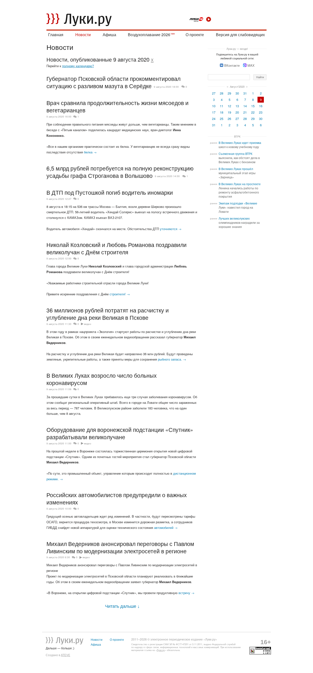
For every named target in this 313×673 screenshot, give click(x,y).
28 (221, 93)
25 (221, 118)
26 (229, 118)
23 (260, 112)
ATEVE (65, 655)
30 (237, 93)
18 (221, 112)
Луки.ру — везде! (237, 49)
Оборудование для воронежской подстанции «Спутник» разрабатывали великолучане (119, 433)
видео (87, 324)
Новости (83, 34)
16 (260, 106)
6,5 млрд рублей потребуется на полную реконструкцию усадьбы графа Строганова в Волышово (119, 171)
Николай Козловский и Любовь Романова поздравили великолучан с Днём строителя (116, 248)
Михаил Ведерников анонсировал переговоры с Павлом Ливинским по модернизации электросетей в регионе (120, 547)
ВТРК (237, 136)
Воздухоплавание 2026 (149, 34)
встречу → (186, 592)
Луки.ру (161, 650)
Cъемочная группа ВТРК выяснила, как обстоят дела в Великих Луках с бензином (239, 158)
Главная (55, 34)
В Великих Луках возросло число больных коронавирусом (101, 378)
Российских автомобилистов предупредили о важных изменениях (116, 498)
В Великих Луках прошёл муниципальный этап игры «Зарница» (237, 173)
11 (221, 106)
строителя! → (120, 294)
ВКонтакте (232, 65)
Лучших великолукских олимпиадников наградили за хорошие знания (239, 222)
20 (237, 112)
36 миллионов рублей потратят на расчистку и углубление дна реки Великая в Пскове (107, 313)
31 (245, 93)
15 (253, 106)
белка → (90, 152)
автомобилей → (166, 527)
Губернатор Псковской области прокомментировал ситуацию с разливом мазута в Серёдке (113, 82)
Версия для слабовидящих (240, 34)
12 (229, 106)
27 (213, 93)
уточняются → (170, 228)
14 (245, 106)
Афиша (109, 34)
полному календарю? (78, 66)
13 (237, 106)
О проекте (195, 34)
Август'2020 (237, 86)
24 (213, 118)
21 (245, 112)
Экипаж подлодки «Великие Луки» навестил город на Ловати (238, 207)
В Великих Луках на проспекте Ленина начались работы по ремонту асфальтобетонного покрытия (240, 190)
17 (213, 112)
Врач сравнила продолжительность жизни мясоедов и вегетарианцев (117, 106)
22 (253, 112)
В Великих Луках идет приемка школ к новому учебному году (240, 145)
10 (213, 106)
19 (229, 112)
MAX (251, 65)
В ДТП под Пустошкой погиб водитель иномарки (109, 192)
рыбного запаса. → (172, 359)
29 (229, 93)
